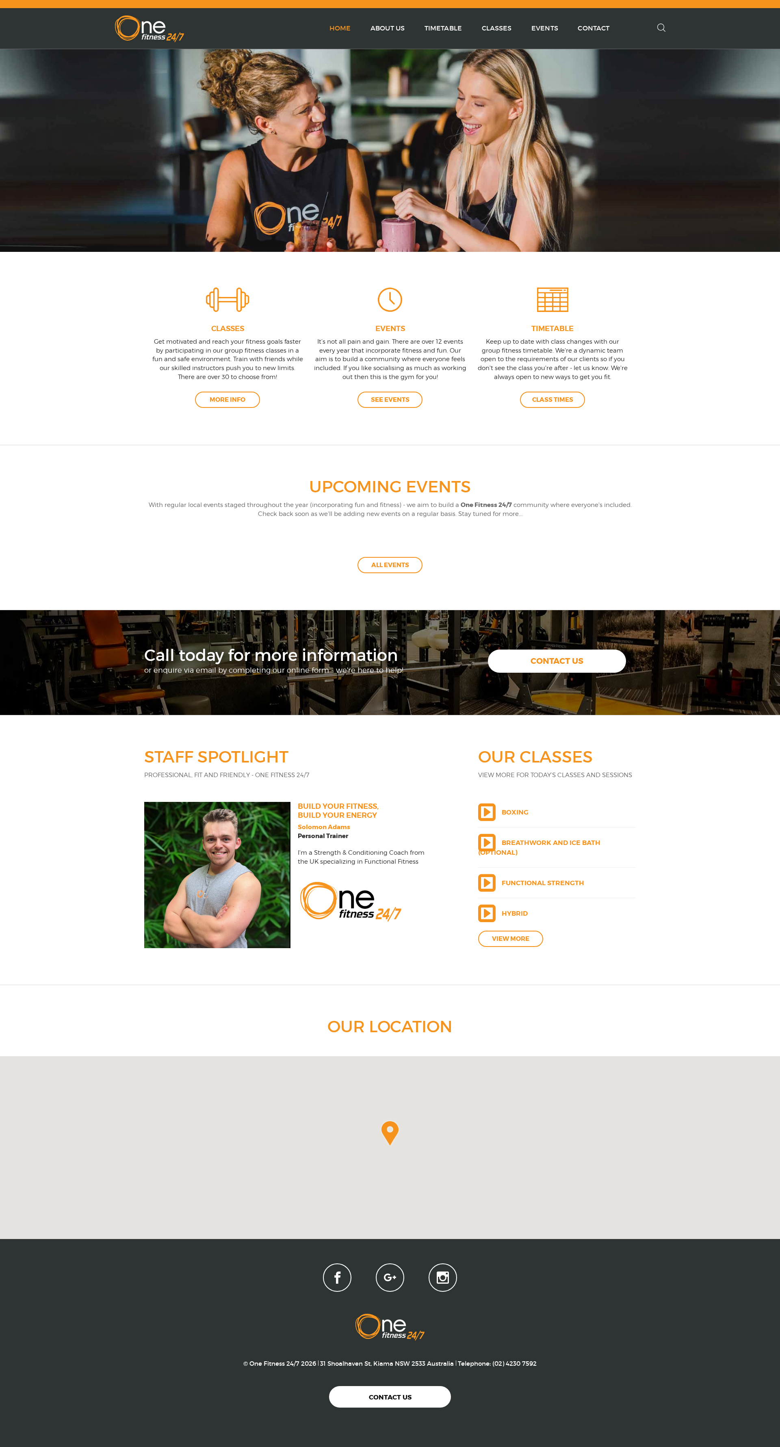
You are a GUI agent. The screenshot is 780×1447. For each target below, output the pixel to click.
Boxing (515, 812)
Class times (552, 400)
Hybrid (515, 913)
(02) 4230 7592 (514, 1363)
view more (510, 939)
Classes (497, 28)
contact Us (557, 661)
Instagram (443, 1277)
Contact (593, 28)
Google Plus (390, 1277)
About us (387, 28)
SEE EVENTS (390, 400)
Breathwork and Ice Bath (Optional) (539, 847)
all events (390, 565)
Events (544, 28)
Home (340, 28)
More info (227, 400)
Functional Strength (543, 883)
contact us (390, 1397)
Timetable (443, 28)
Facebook (337, 1277)
